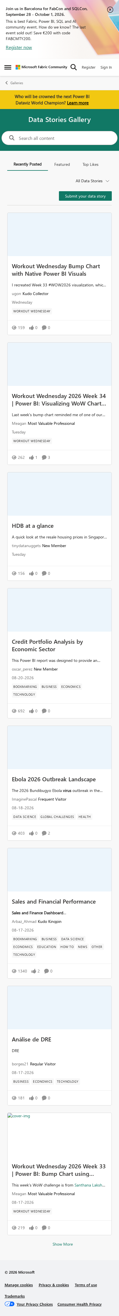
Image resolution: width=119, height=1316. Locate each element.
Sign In (106, 67)
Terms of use (86, 1284)
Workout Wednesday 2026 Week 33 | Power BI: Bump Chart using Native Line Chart (59, 1169)
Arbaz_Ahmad (24, 921)
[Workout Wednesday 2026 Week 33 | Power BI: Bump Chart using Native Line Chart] (59, 1134)
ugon (16, 293)
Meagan (19, 423)
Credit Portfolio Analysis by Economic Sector (47, 644)
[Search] (73, 67)
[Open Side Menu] (7, 67)
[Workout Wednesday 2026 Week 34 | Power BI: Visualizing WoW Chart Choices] (59, 364)
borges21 (20, 1064)
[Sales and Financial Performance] (59, 869)
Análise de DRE (31, 1039)
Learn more (78, 103)
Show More (63, 1244)
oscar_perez (22, 669)
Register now (19, 47)
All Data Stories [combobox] (89, 180)
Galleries (16, 83)
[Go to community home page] (41, 67)
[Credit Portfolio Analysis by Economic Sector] (59, 610)
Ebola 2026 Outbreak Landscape (54, 778)
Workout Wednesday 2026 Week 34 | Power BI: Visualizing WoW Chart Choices (59, 399)
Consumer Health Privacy (79, 1304)
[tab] (27, 164)
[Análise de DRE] (59, 1007)
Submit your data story (85, 196)
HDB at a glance (33, 525)
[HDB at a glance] (59, 494)
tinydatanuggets (26, 545)
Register (89, 67)
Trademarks (15, 1296)
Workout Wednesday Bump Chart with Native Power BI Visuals (56, 269)
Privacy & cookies (54, 1284)
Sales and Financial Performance (54, 901)
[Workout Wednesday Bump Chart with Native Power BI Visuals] (59, 234)
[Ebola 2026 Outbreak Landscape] (59, 747)
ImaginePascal (24, 799)
